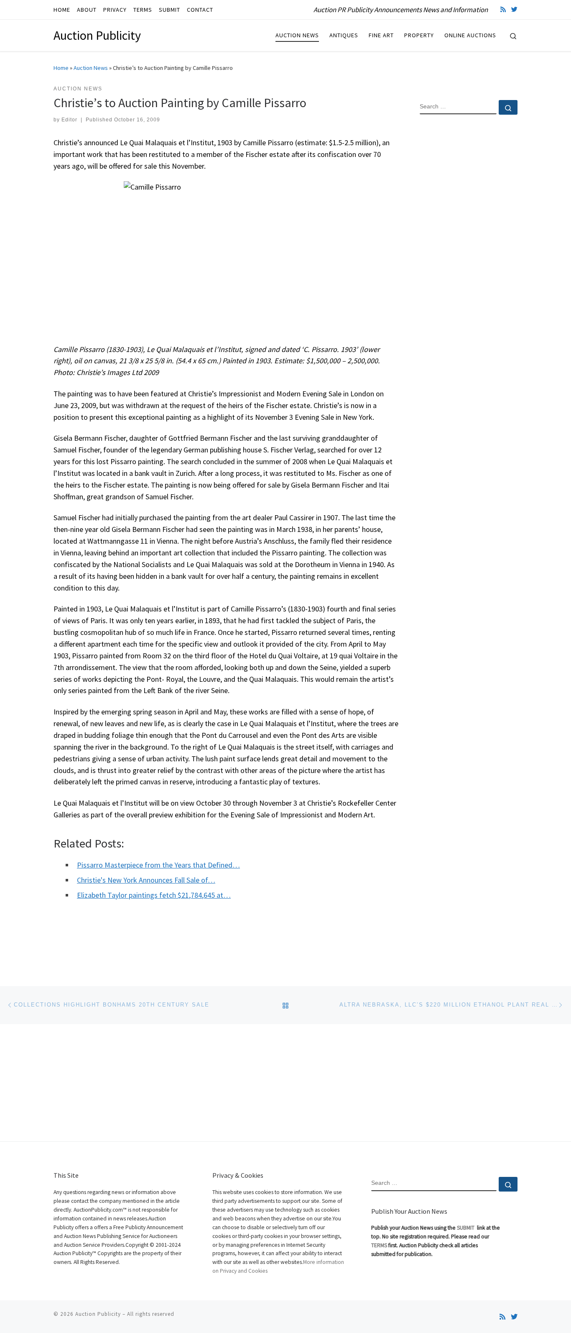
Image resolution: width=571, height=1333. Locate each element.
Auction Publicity (98, 1314)
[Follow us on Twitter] (514, 9)
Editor (69, 120)
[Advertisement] (468, 256)
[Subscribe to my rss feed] (503, 9)
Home (61, 68)
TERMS (379, 1245)
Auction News (91, 68)
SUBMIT (466, 1227)
